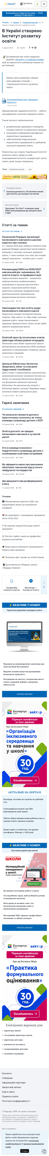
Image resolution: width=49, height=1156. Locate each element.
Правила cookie (10, 1096)
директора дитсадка (13, 1040)
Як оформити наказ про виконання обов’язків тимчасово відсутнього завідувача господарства (22, 467)
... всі (29, 169)
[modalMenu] (44, 4)
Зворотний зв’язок (11, 1087)
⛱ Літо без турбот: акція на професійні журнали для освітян (21, 538)
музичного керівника (14, 1053)
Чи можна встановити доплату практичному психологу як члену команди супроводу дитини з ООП (22, 417)
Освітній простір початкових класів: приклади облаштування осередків (23, 339)
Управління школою (30, 22)
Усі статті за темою (11, 231)
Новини (16, 22)
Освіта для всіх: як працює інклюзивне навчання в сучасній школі (21, 434)
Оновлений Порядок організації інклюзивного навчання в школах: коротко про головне (22, 240)
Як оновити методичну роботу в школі (21, 890)
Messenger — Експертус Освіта (31, 589)
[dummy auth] (37, 4)
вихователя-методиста (14, 1044)
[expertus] (26, 4)
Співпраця (7, 1078)
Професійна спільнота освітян (12, 589)
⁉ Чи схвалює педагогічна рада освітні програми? (21, 527)
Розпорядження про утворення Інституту (22, 101)
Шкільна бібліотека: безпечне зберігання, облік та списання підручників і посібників (20, 366)
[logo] (9, 4)
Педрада (5, 22)
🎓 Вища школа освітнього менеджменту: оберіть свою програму (22, 548)
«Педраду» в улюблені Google (29, 59)
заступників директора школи (18, 1035)
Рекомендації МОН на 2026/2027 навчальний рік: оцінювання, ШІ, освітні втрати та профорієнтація (21, 272)
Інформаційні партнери (14, 1082)
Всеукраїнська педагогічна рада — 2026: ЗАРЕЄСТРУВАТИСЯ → (24, 14)
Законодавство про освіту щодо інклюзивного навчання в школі (21, 309)
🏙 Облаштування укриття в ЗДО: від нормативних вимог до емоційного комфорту (20, 504)
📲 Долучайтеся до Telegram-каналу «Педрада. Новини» (19, 566)
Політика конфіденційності (16, 1101)
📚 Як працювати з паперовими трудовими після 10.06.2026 (23, 517)
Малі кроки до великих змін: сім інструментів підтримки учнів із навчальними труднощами (18, 906)
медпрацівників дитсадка (16, 1049)
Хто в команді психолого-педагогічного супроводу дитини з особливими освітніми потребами (22, 450)
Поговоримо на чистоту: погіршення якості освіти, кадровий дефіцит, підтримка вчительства (23, 682)
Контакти (7, 1073)
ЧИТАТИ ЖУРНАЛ (24, 694)
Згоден (24, 1151)
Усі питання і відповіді (11, 409)
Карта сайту (8, 1092)
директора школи (12, 1030)
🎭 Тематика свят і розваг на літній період (23, 557)
